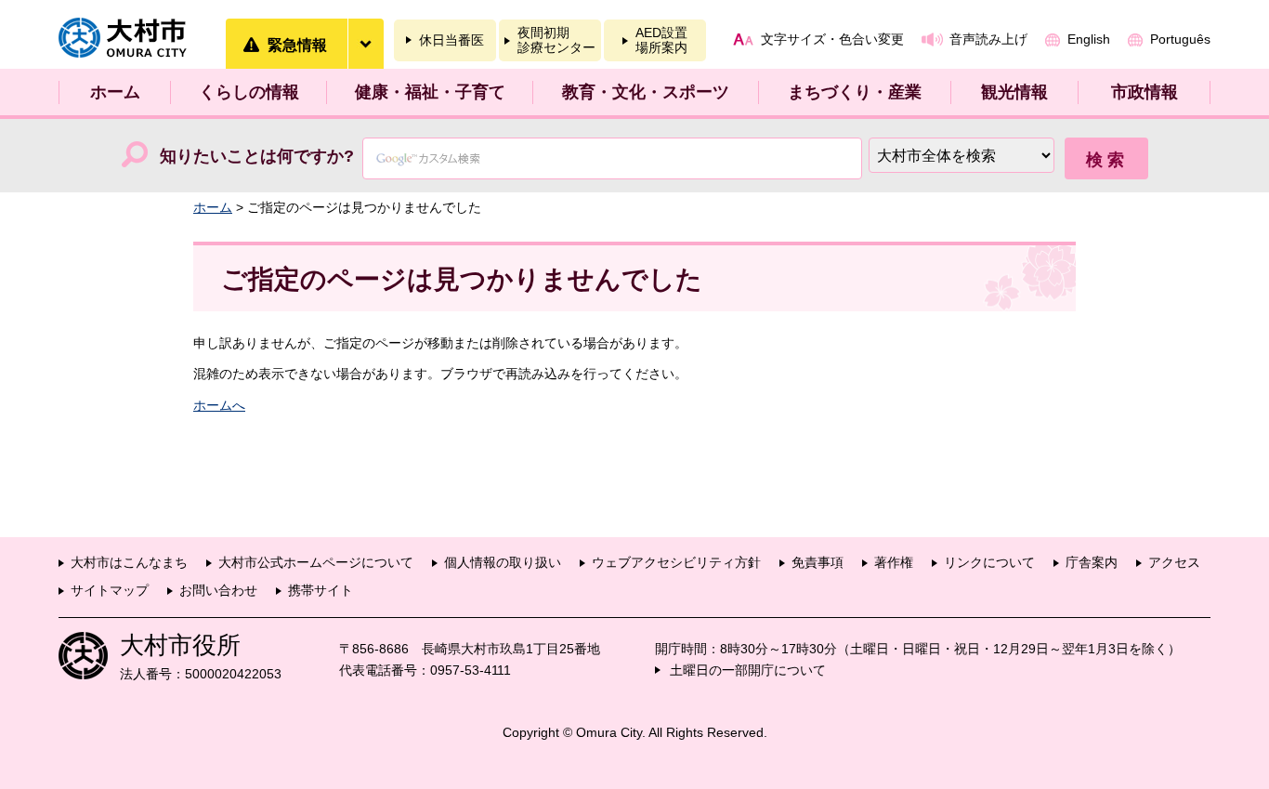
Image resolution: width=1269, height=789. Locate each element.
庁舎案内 (1092, 562)
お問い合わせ (218, 590)
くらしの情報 (249, 92)
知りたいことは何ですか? (257, 156)
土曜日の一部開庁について (748, 670)
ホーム (115, 92)
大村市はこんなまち (129, 562)
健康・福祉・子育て (430, 92)
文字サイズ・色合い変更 (832, 39)
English (1088, 39)
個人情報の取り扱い (502, 562)
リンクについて (989, 562)
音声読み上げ (988, 39)
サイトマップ (110, 590)
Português (1180, 39)
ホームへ (219, 405)
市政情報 (1144, 92)
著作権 (893, 562)
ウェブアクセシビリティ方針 (676, 562)
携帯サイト (320, 590)
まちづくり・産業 (855, 92)
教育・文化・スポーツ (645, 92)
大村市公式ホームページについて (315, 562)
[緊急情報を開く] (365, 44)
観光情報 (1014, 92)
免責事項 (817, 562)
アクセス (1174, 562)
